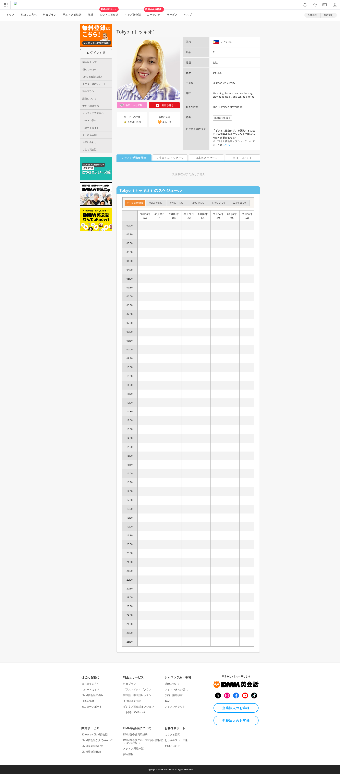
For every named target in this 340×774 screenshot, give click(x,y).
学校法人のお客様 (236, 720)
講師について (89, 98)
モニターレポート (91, 706)
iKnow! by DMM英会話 (94, 734)
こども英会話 (89, 149)
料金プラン (49, 14)
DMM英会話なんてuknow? (97, 740)
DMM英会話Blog (91, 751)
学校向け (329, 15)
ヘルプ (188, 14)
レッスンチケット (175, 706)
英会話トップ (89, 62)
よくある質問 (89, 135)
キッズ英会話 (133, 14)
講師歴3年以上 (222, 118)
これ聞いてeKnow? (134, 712)
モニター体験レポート (94, 84)
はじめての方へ (90, 683)
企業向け (312, 15)
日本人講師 (87, 701)
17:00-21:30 (218, 202)
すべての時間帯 (135, 202)
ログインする (96, 52)
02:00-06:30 (155, 202)
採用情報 (128, 754)
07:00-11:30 (176, 202)
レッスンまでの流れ (93, 113)
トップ (10, 14)
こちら (226, 144)
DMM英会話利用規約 (135, 734)
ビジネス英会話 (109, 13)
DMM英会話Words (92, 746)
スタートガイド (90, 127)
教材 (90, 14)
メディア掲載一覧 (133, 748)
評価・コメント (242, 158)
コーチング (153, 13)
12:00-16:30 (197, 202)
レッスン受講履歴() (134, 158)
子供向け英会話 (132, 701)
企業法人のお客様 (236, 708)
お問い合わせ (89, 142)
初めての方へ (89, 69)
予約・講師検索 (72, 14)
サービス (172, 14)
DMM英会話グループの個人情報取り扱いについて (143, 741)
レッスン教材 (89, 120)
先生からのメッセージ (170, 158)
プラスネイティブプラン (137, 689)
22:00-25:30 (239, 202)
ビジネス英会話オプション (138, 706)
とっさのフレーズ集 (176, 740)
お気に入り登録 (133, 105)
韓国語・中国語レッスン (137, 695)
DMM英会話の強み (92, 76)
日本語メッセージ (206, 158)
